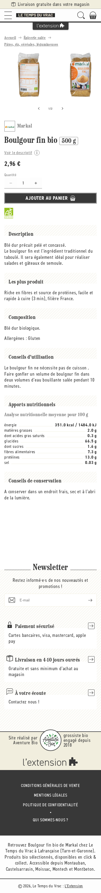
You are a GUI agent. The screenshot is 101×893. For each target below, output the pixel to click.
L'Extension (74, 886)
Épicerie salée (35, 38)
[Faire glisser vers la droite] (62, 108)
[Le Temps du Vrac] (35, 15)
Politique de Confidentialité (50, 805)
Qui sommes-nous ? (50, 820)
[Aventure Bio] (50, 740)
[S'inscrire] (85, 600)
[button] (8, 15)
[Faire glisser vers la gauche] (39, 108)
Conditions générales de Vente (50, 785)
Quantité (10, 174)
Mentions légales (50, 795)
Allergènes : (15, 338)
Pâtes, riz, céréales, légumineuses (31, 45)
